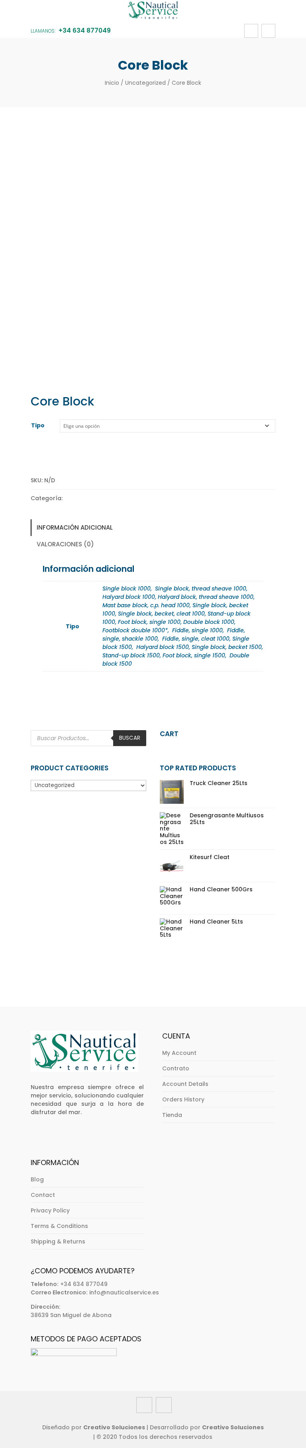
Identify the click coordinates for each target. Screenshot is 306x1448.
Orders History (183, 1099)
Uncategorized (145, 83)
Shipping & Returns (58, 1241)
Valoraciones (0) (65, 544)
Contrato (175, 1068)
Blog (37, 1179)
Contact (43, 1195)
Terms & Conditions (59, 1226)
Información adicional (75, 527)
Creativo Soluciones (114, 1427)
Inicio (112, 83)
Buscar (129, 738)
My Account (179, 1053)
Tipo (38, 425)
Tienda (172, 1115)
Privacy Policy (50, 1210)
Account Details (185, 1084)
